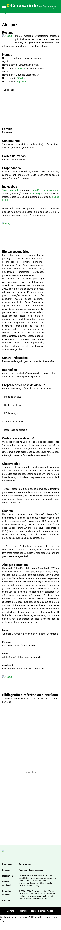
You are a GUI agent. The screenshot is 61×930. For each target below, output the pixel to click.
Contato (10, 911)
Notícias (6, 900)
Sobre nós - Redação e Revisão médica (36, 911)
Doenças (6, 870)
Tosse (5, 190)
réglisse (21, 68)
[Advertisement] (23, 109)
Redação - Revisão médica (31, 870)
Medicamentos (9, 876)
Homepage (7, 864)
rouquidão (35, 190)
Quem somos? (25, 864)
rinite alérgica (37, 193)
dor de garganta (50, 190)
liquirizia (21, 81)
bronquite (14, 190)
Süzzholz (22, 78)
